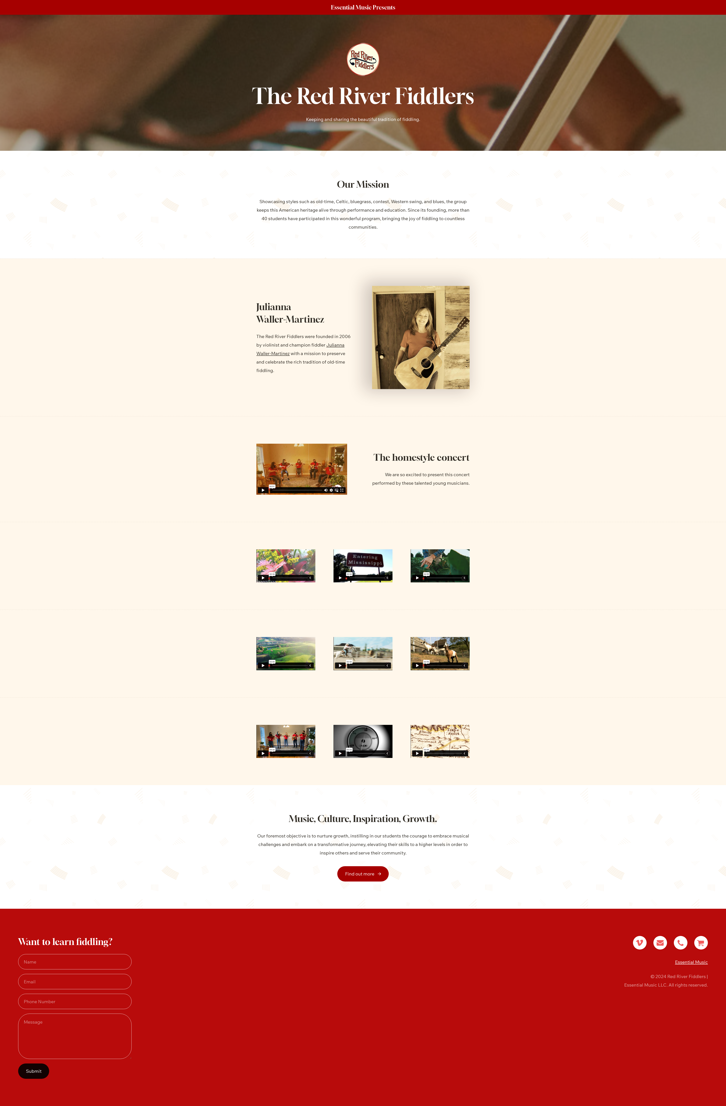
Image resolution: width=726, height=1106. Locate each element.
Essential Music (691, 962)
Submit (34, 1071)
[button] (363, 874)
